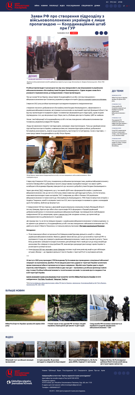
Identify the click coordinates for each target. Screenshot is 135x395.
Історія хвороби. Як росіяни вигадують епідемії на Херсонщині (51, 361)
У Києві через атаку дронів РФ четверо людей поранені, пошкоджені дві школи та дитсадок (67, 325)
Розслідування (73, 5)
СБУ (39, 284)
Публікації (53, 5)
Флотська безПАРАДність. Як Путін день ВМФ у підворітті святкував (83, 361)
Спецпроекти (87, 5)
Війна (37, 5)
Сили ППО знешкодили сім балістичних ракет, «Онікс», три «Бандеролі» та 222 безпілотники (119, 133)
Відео (62, 5)
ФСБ (42, 284)
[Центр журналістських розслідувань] (17, 6)
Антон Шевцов (35, 283)
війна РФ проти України (63, 283)
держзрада (76, 283)
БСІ (107, 2)
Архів (120, 2)
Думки (97, 5)
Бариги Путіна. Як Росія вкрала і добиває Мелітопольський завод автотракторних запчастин (113, 362)
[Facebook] (97, 33)
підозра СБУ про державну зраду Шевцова (49, 249)
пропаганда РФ (31, 284)
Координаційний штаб (88, 283)
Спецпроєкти (82, 370)
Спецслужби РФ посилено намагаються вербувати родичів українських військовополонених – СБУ (119, 110)
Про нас (113, 2)
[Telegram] (106, 33)
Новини (44, 5)
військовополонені (48, 283)
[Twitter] (101, 33)
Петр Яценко (101, 283)
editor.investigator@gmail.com (71, 385)
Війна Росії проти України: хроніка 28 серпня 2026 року (119, 99)
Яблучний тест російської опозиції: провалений (19, 361)
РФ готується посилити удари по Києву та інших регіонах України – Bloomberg (119, 143)
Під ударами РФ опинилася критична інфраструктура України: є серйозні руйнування (119, 122)
